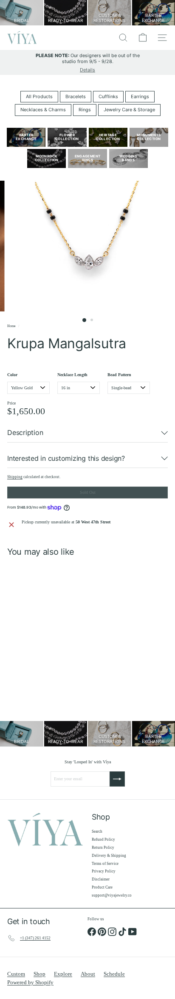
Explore (63, 974)
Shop (39, 974)
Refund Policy (103, 839)
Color (12, 374)
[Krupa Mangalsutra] (60, 631)
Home (11, 326)
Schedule (114, 974)
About (88, 974)
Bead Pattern (119, 374)
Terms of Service (105, 863)
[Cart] (142, 37)
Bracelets (75, 96)
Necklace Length (72, 374)
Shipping (15, 477)
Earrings (140, 96)
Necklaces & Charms (43, 110)
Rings (85, 110)
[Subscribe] (117, 779)
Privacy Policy (104, 871)
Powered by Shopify (30, 982)
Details (87, 70)
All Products (39, 96)
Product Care (102, 887)
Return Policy (103, 847)
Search (97, 831)
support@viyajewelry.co (112, 895)
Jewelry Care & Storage (129, 110)
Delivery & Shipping (109, 855)
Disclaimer (101, 879)
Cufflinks (108, 96)
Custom (16, 974)
